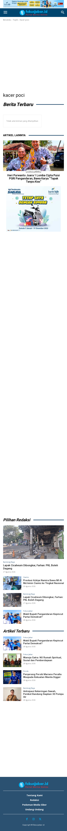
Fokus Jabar (33, 171)
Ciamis (26, 577)
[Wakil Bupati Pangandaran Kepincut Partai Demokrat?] (12, 617)
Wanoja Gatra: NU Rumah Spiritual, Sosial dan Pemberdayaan (42, 659)
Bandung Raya (9, 562)
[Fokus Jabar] (33, 12)
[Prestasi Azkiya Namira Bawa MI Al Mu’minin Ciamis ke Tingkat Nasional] (12, 583)
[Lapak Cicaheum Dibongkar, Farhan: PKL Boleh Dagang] (33, 542)
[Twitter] (40, 819)
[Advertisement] (33, 57)
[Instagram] (33, 819)
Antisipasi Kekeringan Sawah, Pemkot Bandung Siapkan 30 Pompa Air (43, 694)
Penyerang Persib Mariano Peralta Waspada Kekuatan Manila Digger (42, 676)
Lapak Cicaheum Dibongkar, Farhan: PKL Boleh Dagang (43, 598)
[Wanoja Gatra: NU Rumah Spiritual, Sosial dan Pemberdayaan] (12, 660)
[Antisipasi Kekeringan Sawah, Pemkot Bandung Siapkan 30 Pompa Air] (12, 694)
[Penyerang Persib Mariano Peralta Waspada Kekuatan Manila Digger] (12, 677)
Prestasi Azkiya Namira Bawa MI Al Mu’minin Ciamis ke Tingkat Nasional (43, 582)
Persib (26, 671)
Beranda (7, 20)
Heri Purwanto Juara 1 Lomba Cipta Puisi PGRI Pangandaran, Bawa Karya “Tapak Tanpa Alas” (33, 178)
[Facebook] (27, 819)
